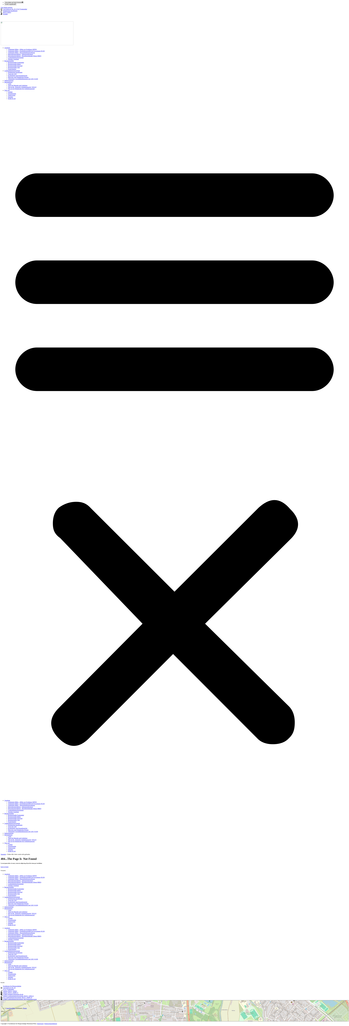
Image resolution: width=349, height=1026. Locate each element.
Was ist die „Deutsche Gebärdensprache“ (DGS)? (22, 87)
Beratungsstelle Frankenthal (16, 62)
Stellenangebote (8, 80)
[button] (174, 449)
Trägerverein (11, 95)
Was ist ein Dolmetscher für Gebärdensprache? (21, 89)
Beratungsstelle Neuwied (15, 66)
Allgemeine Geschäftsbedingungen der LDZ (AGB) (23, 79)
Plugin (25, 1008)
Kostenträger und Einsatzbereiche (17, 75)
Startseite (3, 854)
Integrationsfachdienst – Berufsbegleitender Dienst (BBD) (24, 56)
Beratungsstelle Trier (14, 67)
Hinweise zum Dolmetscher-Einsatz (18, 77)
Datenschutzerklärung (50, 1023)
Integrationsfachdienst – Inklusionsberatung (20, 54)
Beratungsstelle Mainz (14, 64)
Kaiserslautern (12, 69)
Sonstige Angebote (13, 59)
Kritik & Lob (12, 98)
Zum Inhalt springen (6, 7)
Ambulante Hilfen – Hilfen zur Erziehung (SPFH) (22, 49)
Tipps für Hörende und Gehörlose (17, 85)
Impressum (40, 1023)
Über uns (7, 90)
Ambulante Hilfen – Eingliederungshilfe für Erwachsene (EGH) (26, 51)
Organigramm (12, 93)
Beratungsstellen (9, 61)
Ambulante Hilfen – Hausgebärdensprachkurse (21, 52)
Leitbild (10, 92)
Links (9, 84)
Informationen (8, 82)
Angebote (7, 48)
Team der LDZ (12, 74)
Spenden (10, 97)
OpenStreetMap (10, 1008)
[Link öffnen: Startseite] (37, 44)
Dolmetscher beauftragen (15, 72)
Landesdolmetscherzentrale (16, 57)
